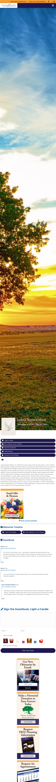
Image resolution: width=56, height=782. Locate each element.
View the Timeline (10, 532)
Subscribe (28, 688)
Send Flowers (8, 451)
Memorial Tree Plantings (11, 455)
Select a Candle (8, 635)
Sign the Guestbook (10, 447)
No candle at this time (10, 645)
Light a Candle (8, 440)
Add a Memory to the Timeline (13, 444)
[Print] (2, 460)
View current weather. (29, 521)
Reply (2, 562)
